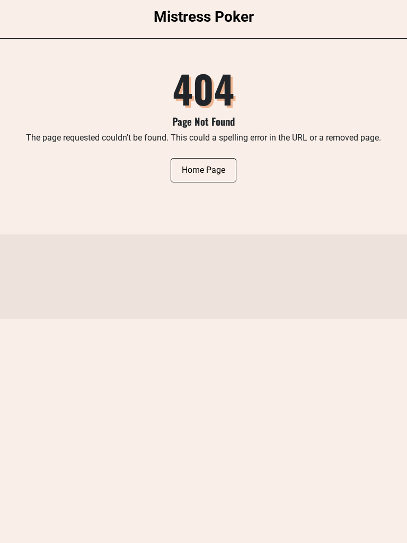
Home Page (203, 170)
